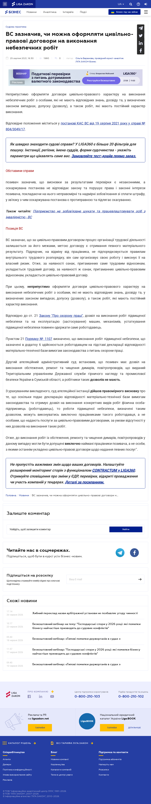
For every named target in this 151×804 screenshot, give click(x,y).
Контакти (104, 774)
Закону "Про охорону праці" (61, 316)
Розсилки (104, 769)
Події (83, 11)
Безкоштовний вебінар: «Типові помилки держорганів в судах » (76, 638)
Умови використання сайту (17, 774)
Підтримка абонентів (110, 759)
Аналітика (49, 11)
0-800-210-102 (131, 696)
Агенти (6, 759)
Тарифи (40, 727)
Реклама (7, 780)
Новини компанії (60, 759)
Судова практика (16, 27)
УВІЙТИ (125, 529)
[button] (5, 4)
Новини (32, 11)
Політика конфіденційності (17, 769)
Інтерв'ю (68, 11)
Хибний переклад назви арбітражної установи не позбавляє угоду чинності (85, 613)
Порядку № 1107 (38, 339)
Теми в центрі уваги (62, 774)
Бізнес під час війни (127, 12)
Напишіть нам (106, 764)
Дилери (7, 764)
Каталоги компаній (61, 769)
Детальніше (134, 728)
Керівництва (58, 764)
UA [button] (120, 4)
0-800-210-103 (87, 696)
